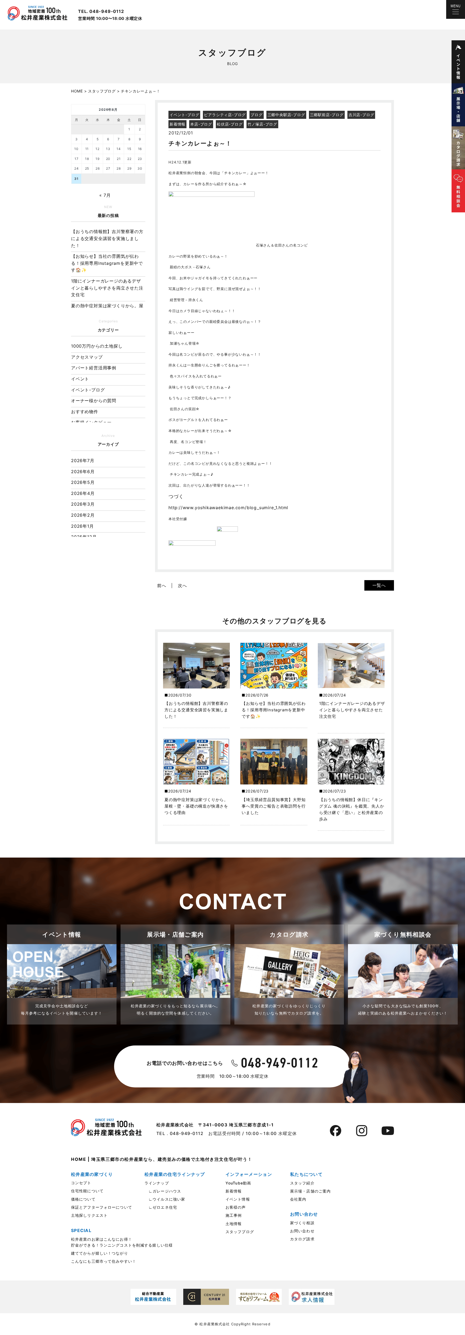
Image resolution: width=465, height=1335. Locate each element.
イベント (80, 378)
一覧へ (379, 585)
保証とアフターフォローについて (101, 1207)
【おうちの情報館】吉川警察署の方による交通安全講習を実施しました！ (107, 238)
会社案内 (298, 1199)
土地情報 (234, 1223)
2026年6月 (83, 471)
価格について (83, 1199)
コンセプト (81, 1182)
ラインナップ (157, 1183)
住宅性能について (87, 1190)
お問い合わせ (302, 1231)
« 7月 (105, 195)
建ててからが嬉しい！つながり (99, 1253)
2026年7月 (82, 460)
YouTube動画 (238, 1183)
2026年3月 (83, 504)
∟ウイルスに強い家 (165, 1199)
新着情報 (234, 1191)
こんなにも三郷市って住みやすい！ (103, 1261)
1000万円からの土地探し (96, 346)
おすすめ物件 (84, 411)
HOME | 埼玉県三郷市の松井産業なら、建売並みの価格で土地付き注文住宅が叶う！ (161, 1159)
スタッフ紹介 (302, 1183)
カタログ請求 (302, 1239)
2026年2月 (83, 515)
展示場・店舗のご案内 (310, 1191)
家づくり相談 (302, 1222)
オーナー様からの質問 (93, 400)
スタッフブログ (240, 1231)
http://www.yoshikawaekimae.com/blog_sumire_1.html (228, 507)
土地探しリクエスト (89, 1215)
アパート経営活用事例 (93, 367)
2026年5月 (83, 482)
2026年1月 (82, 526)
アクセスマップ (87, 357)
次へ (182, 585)
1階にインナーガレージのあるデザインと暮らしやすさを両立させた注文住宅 (107, 287)
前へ (161, 585)
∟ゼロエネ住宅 (161, 1207)
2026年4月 (83, 493)
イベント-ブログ (88, 389)
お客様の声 (236, 1207)
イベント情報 (238, 1199)
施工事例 (234, 1215)
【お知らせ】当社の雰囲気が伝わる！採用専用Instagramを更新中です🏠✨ (107, 263)
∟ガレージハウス (163, 1191)
